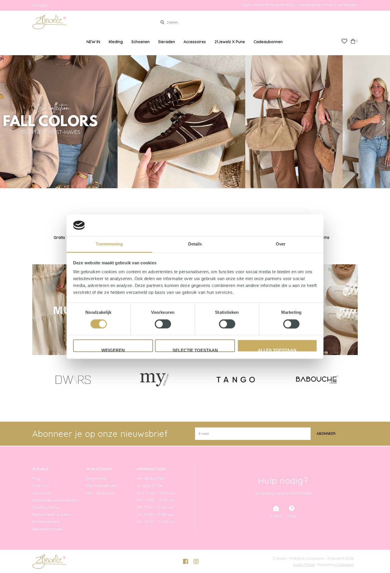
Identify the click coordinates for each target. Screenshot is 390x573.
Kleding (116, 41)
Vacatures (42, 492)
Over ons (40, 485)
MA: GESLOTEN (150, 478)
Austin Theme (304, 564)
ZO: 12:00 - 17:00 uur (155, 521)
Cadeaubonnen (268, 41)
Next (371, 123)
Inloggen (40, 5)
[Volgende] (354, 379)
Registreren (97, 478)
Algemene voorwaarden (55, 500)
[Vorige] (35, 379)
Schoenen (140, 41)
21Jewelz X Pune (229, 41)
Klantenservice (46, 521)
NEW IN (93, 41)
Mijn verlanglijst (101, 492)
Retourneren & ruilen (51, 514)
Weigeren (113, 350)
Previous (18, 123)
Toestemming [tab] (109, 244)
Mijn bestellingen (102, 485)
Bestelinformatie (47, 529)
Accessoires (195, 41)
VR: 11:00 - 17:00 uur (155, 507)
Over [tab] (281, 244)
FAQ (36, 478)
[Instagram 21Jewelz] (196, 561)
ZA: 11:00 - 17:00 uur (155, 514)
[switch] (163, 323)
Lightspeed (345, 564)
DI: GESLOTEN (149, 485)
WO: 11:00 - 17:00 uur (156, 492)
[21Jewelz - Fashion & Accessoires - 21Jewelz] (90, 22)
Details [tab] (195, 244)
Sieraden (166, 41)
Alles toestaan (277, 350)
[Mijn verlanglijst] (344, 41)
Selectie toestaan (195, 350)
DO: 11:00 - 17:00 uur (155, 500)
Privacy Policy (45, 507)
